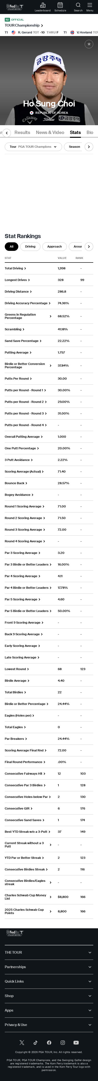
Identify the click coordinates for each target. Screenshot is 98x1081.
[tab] (22, 133)
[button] (33, 147)
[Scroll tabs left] (6, 133)
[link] (15, 7)
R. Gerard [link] (25, 32)
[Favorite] (89, 44)
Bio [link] (90, 132)
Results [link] (22, 132)
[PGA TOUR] (15, 933)
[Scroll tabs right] (89, 147)
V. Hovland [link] (84, 32)
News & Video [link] (50, 132)
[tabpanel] (49, 528)
